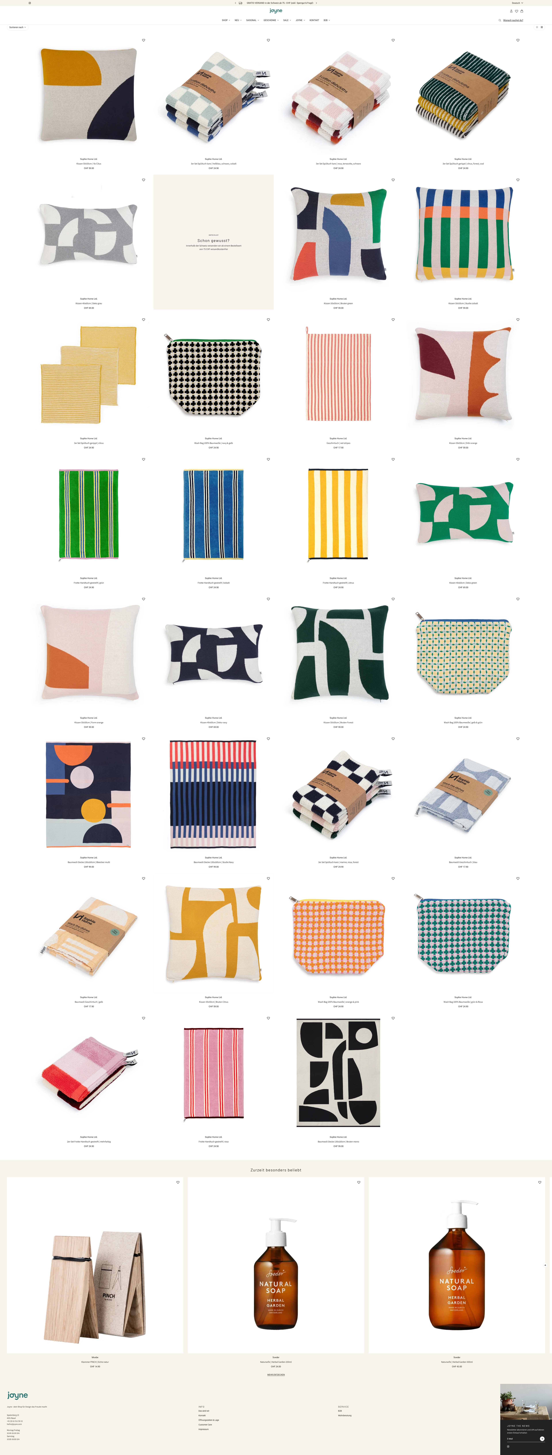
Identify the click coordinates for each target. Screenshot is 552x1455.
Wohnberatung (344, 1415)
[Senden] (542, 1438)
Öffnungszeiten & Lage (209, 1420)
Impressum (204, 1429)
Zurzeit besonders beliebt (276, 1169)
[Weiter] (316, 3)
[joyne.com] (276, 11)
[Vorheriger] (235, 3)
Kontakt (202, 1415)
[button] (536, 27)
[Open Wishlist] (516, 11)
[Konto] (511, 11)
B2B (340, 1411)
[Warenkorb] (521, 11)
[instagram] (29, 3)
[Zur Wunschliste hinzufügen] (143, 40)
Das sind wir (204, 1411)
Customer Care (205, 1425)
